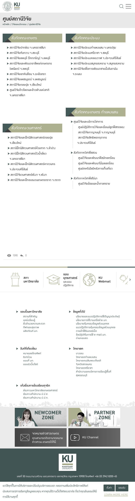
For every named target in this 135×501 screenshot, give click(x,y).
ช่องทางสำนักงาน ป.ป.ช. (35, 394)
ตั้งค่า (109, 488)
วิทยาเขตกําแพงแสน (86, 357)
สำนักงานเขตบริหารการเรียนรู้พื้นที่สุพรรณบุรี (93, 373)
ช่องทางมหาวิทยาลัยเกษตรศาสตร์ (40, 390)
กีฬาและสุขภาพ (31, 327)
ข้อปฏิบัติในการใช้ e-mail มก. (91, 335)
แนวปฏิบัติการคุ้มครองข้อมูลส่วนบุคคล (95, 327)
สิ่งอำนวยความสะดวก (34, 324)
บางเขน (79, 353)
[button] (5, 280)
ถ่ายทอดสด (82, 338)
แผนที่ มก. (28, 360)
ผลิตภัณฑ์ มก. (30, 331)
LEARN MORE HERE (116, 495)
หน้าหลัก (6, 24)
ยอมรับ (121, 488)
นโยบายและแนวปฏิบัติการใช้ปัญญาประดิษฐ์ (98, 316)
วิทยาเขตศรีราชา (84, 368)
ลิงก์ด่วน (27, 357)
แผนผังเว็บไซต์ (30, 364)
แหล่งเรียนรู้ (29, 320)
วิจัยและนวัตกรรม (19, 24)
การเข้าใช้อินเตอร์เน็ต (86, 331)
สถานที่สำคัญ (30, 316)
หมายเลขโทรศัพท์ (32, 353)
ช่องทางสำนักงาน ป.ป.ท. (35, 398)
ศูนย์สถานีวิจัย (35, 24)
